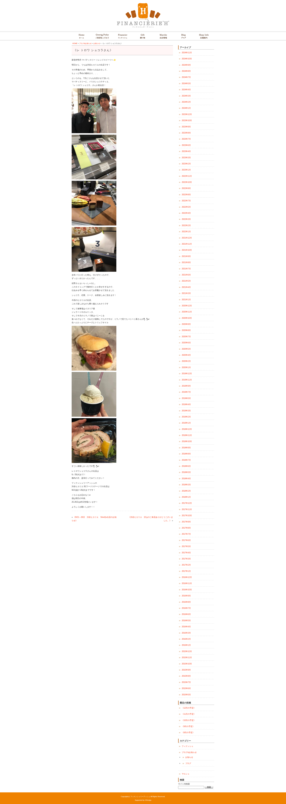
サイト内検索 (184, 784)
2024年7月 (186, 77)
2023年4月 (186, 151)
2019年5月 (186, 398)
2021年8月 (186, 262)
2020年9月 (186, 324)
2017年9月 (186, 522)
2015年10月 (187, 664)
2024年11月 (187, 52)
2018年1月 (186, 497)
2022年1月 (186, 231)
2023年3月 (186, 157)
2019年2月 (186, 417)
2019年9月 (186, 386)
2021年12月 (187, 238)
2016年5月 (186, 620)
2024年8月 (186, 71)
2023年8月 (186, 133)
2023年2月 (186, 164)
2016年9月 (186, 596)
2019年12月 (187, 373)
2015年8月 (186, 676)
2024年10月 (187, 59)
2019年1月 (186, 423)
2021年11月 (187, 244)
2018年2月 (186, 491)
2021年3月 (186, 293)
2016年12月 (187, 577)
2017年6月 (186, 540)
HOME (74, 43)
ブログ (188, 763)
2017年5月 (186, 546)
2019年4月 (186, 404)
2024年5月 (186, 83)
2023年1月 (186, 170)
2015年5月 (186, 694)
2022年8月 (186, 194)
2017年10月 (187, 515)
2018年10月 (187, 441)
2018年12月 (187, 429)
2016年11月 (187, 583)
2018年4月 (186, 478)
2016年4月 (186, 626)
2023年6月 (186, 145)
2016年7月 (186, 608)
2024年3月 (186, 96)
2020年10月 (187, 318)
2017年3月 (186, 559)
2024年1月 (186, 108)
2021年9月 (186, 256)
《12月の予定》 (188, 708)
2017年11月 (187, 509)
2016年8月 (186, 602)
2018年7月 (186, 460)
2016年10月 (187, 589)
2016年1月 (186, 645)
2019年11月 (187, 380)
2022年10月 (187, 182)
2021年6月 (186, 275)
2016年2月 (186, 639)
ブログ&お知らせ (85, 43)
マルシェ (185, 774)
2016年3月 (186, 633)
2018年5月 (186, 472)
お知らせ (96, 43)
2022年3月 (186, 219)
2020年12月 (187, 306)
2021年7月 (186, 269)
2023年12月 (187, 114)
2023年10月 (187, 120)
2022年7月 (186, 201)
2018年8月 (186, 454)
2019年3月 (186, 411)
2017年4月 (186, 553)
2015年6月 (186, 688)
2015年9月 (186, 670)
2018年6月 (186, 466)
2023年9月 (186, 127)
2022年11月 (187, 176)
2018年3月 (186, 485)
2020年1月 (186, 367)
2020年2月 (186, 361)
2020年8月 (186, 330)
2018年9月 (186, 448)
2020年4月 (186, 355)
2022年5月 (186, 207)
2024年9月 (186, 65)
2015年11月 (187, 657)
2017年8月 (186, 528)
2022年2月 (186, 225)
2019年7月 (186, 392)
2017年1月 (186, 571)
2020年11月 (187, 312)
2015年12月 (187, 651)
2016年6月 (186, 614)
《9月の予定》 (188, 726)
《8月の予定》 (188, 732)
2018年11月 (187, 435)
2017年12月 (187, 503)
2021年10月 (187, 250)
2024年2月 (186, 102)
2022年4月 (186, 213)
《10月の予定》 (188, 720)
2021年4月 (186, 287)
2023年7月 (186, 139)
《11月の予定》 (188, 714)
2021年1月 (186, 299)
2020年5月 (186, 349)
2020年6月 (186, 343)
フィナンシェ (187, 746)
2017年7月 (186, 534)
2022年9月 (186, 188)
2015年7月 (186, 682)
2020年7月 (186, 336)
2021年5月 (186, 281)
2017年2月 (186, 565)
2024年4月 (186, 89)
